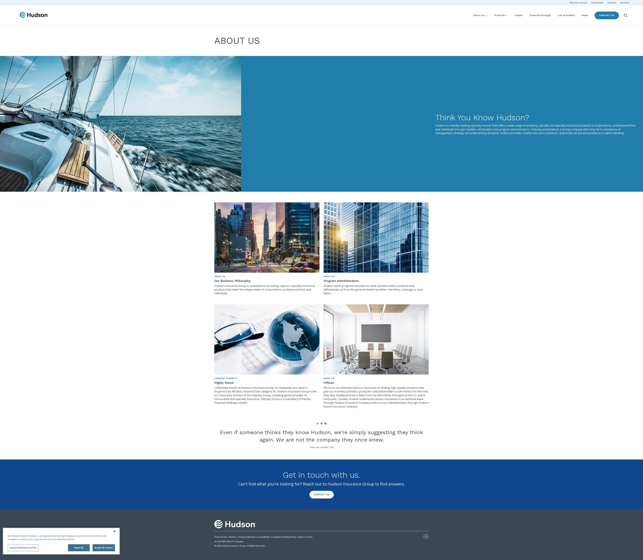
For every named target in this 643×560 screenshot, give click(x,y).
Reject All (78, 547)
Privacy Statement (247, 537)
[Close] (114, 531)
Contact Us (607, 15)
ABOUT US (219, 276)
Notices (232, 537)
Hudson (612, 3)
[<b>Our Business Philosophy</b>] (266, 237)
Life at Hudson (566, 15)
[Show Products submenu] (507, 15)
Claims (519, 15)
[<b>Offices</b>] (376, 339)
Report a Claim (305, 537)
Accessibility (263, 537)
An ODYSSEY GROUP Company (228, 541)
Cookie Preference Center (23, 547)
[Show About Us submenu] (486, 15)
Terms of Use (220, 537)
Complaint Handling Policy (283, 537)
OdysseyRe (597, 3)
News (585, 15)
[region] (61, 541)
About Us (479, 15)
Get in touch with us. (321, 475)
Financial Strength (540, 15)
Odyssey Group (578, 3)
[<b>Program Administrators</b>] (376, 237)
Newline (625, 3)
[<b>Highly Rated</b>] (266, 339)
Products (499, 15)
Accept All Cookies (103, 547)
